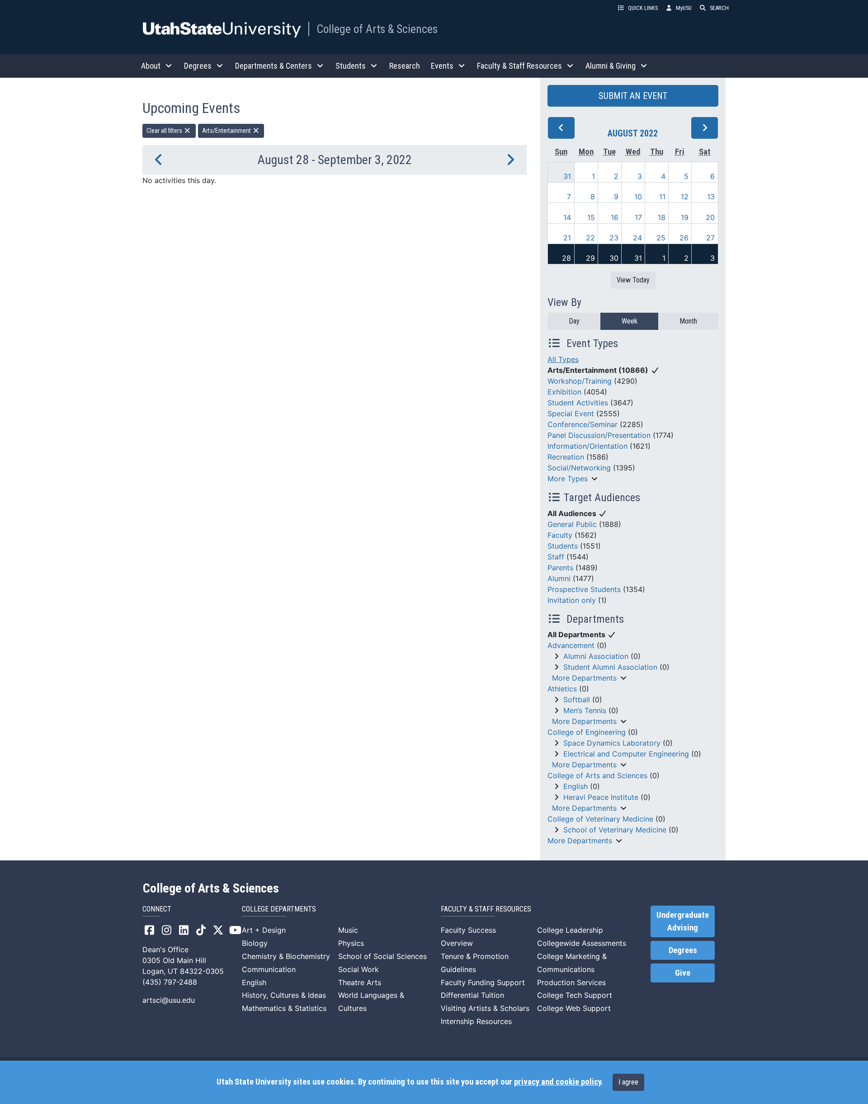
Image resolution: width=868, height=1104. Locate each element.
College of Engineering (586, 732)
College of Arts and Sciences (597, 775)
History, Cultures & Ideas (284, 995)
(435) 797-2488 (169, 982)
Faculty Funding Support (483, 982)
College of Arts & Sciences (377, 29)
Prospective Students (584, 589)
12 (685, 196)
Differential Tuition (472, 995)
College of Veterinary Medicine (600, 818)
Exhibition (564, 391)
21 (567, 237)
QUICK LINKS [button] (643, 8)
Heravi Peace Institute (600, 797)
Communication (269, 969)
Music (348, 930)
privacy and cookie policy (557, 1082)
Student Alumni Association (610, 667)
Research (404, 65)
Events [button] (442, 65)
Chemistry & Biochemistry (286, 956)
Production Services (571, 982)
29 (590, 258)
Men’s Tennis (584, 710)
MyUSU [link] (684, 8)
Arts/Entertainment (227, 130)
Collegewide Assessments (581, 943)
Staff (555, 556)
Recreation (565, 456)
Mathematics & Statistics (284, 1008)
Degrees (683, 950)
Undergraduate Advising (682, 921)
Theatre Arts (359, 982)
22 (590, 237)
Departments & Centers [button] (273, 65)
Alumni (559, 578)
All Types (563, 359)
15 (591, 217)
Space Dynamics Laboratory (611, 742)
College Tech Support (574, 995)
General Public (572, 524)
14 (567, 217)
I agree (628, 1082)
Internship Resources (476, 1021)
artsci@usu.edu (168, 1000)
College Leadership (570, 930)
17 (638, 217)
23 (613, 237)
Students (562, 545)
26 (684, 237)
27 (710, 237)
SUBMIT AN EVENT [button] (633, 95)
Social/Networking (579, 467)
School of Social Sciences (382, 956)
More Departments (584, 677)
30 (613, 258)
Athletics (562, 688)
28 (566, 258)
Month (688, 321)
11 (662, 196)
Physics (351, 943)
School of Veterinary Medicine (614, 829)
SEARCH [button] (719, 8)
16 (614, 217)
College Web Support (574, 1008)
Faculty (559, 535)
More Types (567, 478)
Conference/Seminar (582, 424)
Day (574, 321)
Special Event (570, 413)
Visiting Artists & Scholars (485, 1008)
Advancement (570, 645)
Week (629, 321)
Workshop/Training (579, 380)
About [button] (150, 65)
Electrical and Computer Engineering (626, 753)
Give (682, 973)
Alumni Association (595, 656)
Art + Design (264, 930)
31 (567, 176)
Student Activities (577, 402)
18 (661, 217)
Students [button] (350, 65)
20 (710, 217)
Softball (576, 699)
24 (637, 237)
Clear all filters (165, 130)
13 (711, 196)
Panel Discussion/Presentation (599, 435)
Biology (255, 943)
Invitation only (571, 600)
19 (685, 217)
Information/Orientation (587, 446)
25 (660, 237)
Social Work (358, 969)
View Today (633, 280)
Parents (560, 567)
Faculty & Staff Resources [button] (519, 65)
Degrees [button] (198, 65)
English (575, 786)
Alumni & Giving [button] (610, 65)
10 (638, 196)
